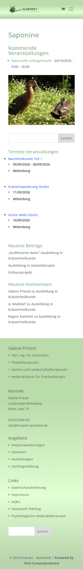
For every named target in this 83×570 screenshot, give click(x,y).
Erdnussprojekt (20, 272)
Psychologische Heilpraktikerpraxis (39, 516)
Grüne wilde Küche (23, 215)
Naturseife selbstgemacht (31, 60)
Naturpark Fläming (26, 509)
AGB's (16, 502)
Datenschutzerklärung (29, 487)
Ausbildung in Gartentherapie (31, 265)
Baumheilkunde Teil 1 (25, 159)
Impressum (20, 494)
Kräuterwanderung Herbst (28, 186)
